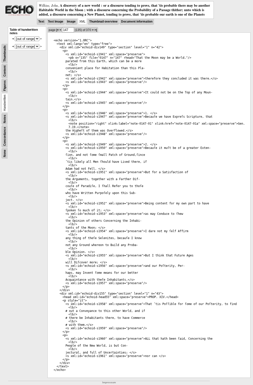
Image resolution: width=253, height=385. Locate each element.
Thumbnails (4, 53)
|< (57, 30)
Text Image (55, 21)
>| (95, 30)
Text (41, 21)
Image (71, 21)
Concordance (4, 136)
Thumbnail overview (103, 21)
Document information (136, 21)
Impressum (109, 382)
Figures (4, 85)
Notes (4, 119)
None (4, 153)
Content (4, 71)
